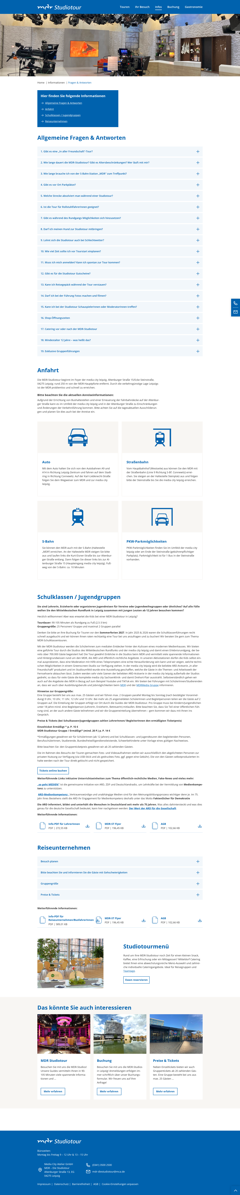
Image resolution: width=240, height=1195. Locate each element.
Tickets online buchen (53, 770)
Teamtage (129, 971)
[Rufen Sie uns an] (235, 303)
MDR (123, 685)
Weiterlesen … (87, 826)
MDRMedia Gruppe (147, 685)
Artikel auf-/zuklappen (120, 152)
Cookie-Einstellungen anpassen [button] (120, 1184)
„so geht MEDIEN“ (48, 784)
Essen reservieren (136, 979)
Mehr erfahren (53, 1091)
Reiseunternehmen (56, 121)
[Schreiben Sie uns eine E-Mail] (235, 312)
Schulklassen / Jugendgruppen (63, 115)
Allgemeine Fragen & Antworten (63, 103)
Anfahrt (49, 109)
